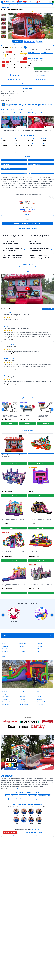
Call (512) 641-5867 (11, 832)
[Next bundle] (52, 197)
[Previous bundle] (49, 197)
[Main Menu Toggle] (2, 2)
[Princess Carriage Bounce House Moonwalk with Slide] (41, 508)
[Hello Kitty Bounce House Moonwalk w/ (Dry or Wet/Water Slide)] (14, 443)
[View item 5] (3, 32)
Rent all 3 (27, 214)
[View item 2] (3, 19)
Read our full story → (15, 788)
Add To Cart (9, 423)
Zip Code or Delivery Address (35, 58)
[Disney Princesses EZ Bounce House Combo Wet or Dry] (14, 572)
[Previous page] (22, 391)
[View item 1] (3, 15)
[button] (52, 15)
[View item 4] (3, 28)
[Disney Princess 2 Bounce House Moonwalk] (14, 508)
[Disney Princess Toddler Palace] (14, 475)
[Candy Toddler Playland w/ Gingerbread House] (41, 540)
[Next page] (33, 391)
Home (2, 7)
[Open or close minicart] (53, 2)
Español (34, 1)
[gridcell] (3, 52)
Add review (47, 309)
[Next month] (25, 47)
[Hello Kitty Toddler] (41, 443)
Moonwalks (7, 7)
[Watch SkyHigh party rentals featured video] (27, 673)
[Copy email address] (50, 832)
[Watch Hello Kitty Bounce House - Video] (27, 288)
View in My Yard (17, 109)
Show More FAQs (27, 264)
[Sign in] (50, 2)
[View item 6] (3, 36)
